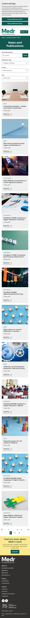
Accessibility (5, 581)
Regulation (5, 570)
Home (3, 37)
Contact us (4, 589)
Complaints (5, 596)
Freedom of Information (8, 594)
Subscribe (4, 591)
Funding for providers (8, 568)
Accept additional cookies (14, 19)
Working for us (6, 575)
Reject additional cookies (15, 23)
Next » (28, 529)
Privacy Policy (5, 583)
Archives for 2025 (11, 37)
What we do (5, 573)
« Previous (2, 529)
